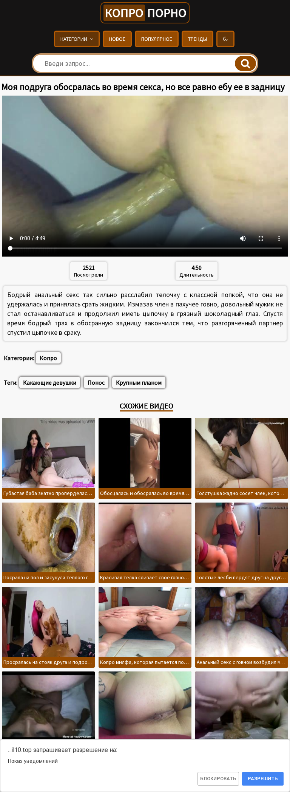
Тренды (197, 39)
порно (146, 12)
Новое (117, 39)
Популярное (156, 39)
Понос (96, 382)
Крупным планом (139, 382)
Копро (48, 358)
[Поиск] (245, 63)
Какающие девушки (49, 382)
